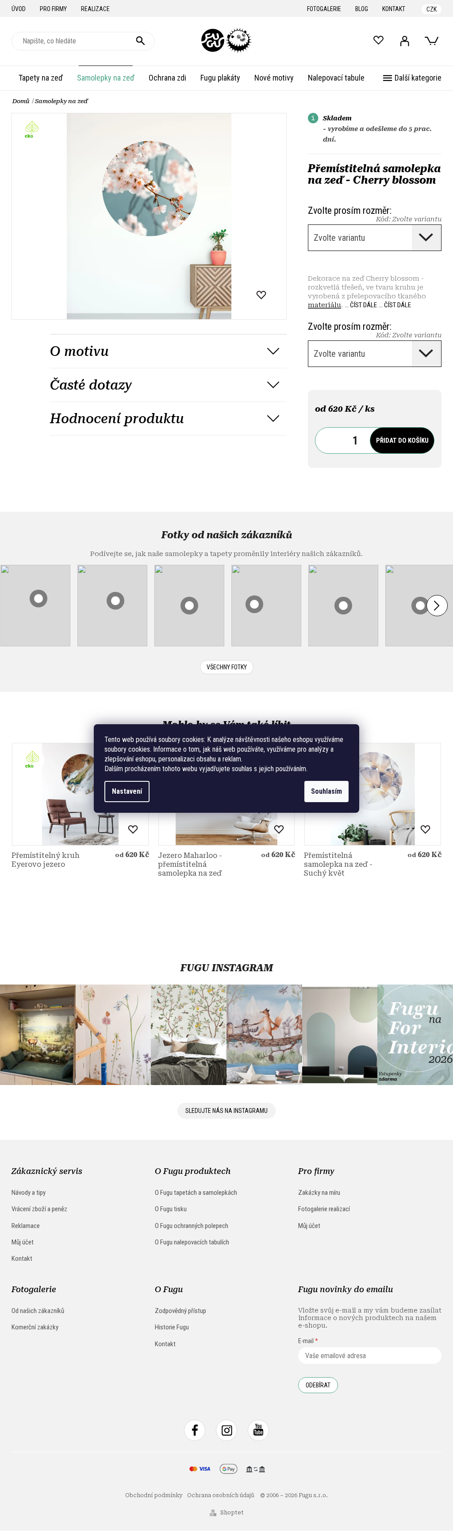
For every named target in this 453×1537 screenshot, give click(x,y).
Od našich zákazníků (38, 1311)
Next (437, 605)
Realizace (95, 8)
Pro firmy (53, 8)
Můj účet (23, 1242)
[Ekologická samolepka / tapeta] (80, 794)
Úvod (19, 8)
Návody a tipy (29, 1193)
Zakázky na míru (319, 1193)
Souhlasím (326, 791)
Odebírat (318, 1385)
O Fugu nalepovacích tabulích (192, 1242)
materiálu (324, 305)
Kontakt (393, 8)
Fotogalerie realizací (324, 1209)
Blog (361, 8)
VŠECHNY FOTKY (227, 667)
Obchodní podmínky (154, 1495)
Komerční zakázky (35, 1327)
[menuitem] (41, 78)
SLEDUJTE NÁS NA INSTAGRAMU (226, 1110)
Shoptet (232, 1513)
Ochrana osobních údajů (220, 1495)
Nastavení (127, 791)
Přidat (402, 440)
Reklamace (26, 1226)
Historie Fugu (172, 1327)
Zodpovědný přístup (180, 1311)
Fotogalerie (324, 8)
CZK (431, 9)
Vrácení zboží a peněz (39, 1209)
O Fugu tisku (171, 1209)
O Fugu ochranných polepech (191, 1226)
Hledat (141, 41)
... (361, 305)
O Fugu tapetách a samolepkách (196, 1193)
